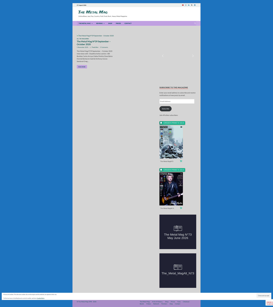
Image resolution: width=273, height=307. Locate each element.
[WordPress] (194, 5)
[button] (162, 56)
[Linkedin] (188, 5)
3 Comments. (104, 47)
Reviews (99, 23)
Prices (118, 23)
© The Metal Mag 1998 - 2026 (86, 302)
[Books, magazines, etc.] (181, 161)
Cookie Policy (40, 298)
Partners (164, 304)
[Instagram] (185, 5)
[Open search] (195, 23)
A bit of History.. (157, 302)
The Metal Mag (93, 12)
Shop (110, 23)
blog (171, 304)
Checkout (186, 302)
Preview (171, 142)
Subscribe (165, 109)
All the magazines (83, 38)
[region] (177, 56)
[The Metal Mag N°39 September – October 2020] (95, 35)
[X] (191, 5)
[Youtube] (183, 5)
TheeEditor (95, 47)
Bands (142, 304)
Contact (128, 23)
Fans (179, 302)
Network (156, 304)
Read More (81, 66)
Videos (148, 304)
